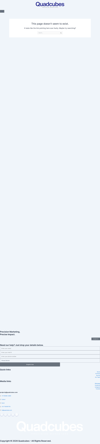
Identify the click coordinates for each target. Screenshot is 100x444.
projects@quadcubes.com (9, 392)
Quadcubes (23, 441)
